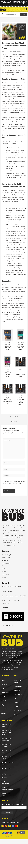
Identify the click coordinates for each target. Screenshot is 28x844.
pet (5, 192)
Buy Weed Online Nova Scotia (6, 769)
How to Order (5, 692)
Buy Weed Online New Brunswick (7, 763)
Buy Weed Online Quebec (6, 757)
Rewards (3, 701)
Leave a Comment (7, 51)
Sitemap (4, 571)
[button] (2, 14)
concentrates (5, 669)
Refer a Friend (6, 557)
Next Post (14, 421)
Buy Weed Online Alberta (6, 725)
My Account (5, 560)
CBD (20, 369)
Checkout (4, 569)
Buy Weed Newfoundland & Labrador (6, 776)
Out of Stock (5, 574)
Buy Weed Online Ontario (6, 751)
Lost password (6, 563)
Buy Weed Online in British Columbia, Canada (6, 732)
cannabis (17, 70)
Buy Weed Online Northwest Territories (7, 788)
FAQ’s (3, 696)
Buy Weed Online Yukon (6, 794)
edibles (19, 665)
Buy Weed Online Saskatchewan (6, 739)
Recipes (4, 577)
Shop (2, 688)
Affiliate (3, 713)
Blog (14, 51)
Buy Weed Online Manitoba (6, 745)
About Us (4, 684)
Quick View (7, 339)
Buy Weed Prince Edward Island (6, 783)
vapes (3, 667)
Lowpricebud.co (21, 317)
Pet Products (7, 342)
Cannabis (19, 51)
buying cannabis (18, 535)
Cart (3, 566)
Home (3, 680)
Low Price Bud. (19, 836)
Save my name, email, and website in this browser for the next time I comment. (14, 484)
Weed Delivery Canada (8, 555)
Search (23, 14)
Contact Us (4, 709)
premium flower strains (17, 542)
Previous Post (14, 417)
